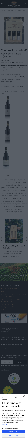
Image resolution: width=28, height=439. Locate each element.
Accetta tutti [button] (14, 431)
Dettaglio (4, 424)
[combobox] (24, 396)
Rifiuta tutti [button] (14, 435)
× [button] (26, 396)
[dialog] (14, 416)
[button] (14, 428)
